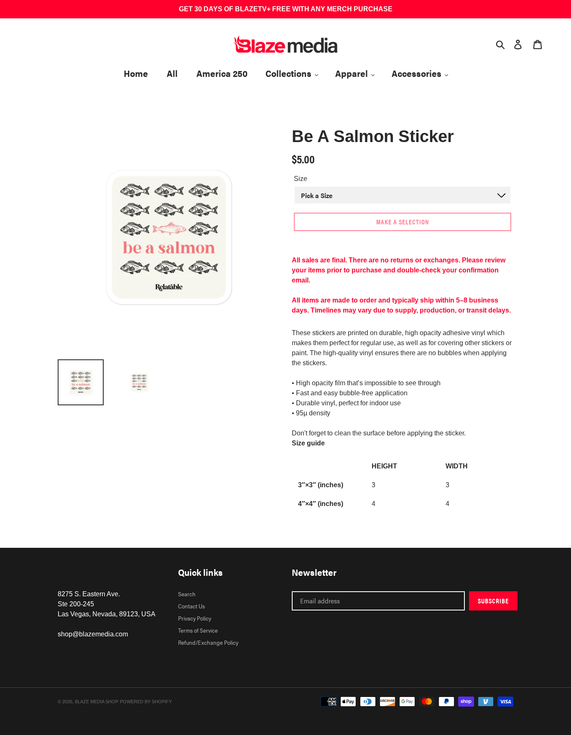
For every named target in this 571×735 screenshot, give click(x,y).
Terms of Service (198, 630)
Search (187, 594)
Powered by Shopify (146, 701)
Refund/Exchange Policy (208, 642)
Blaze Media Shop (96, 701)
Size (300, 178)
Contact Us (191, 606)
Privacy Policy (194, 618)
